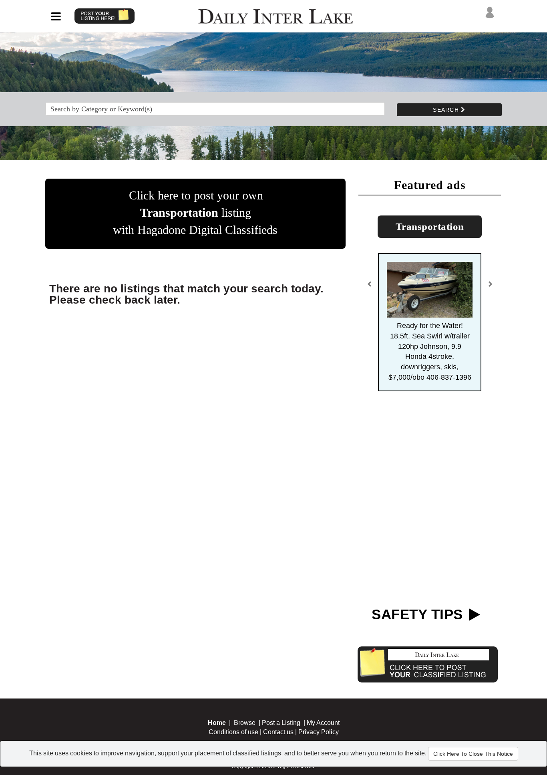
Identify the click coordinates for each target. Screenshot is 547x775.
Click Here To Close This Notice (473, 754)
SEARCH (447, 110)
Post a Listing (281, 722)
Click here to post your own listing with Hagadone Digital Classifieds (195, 212)
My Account (323, 722)
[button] (369, 287)
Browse (244, 722)
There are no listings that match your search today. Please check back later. (186, 294)
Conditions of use (233, 732)
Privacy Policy (318, 732)
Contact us (278, 732)
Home (217, 722)
